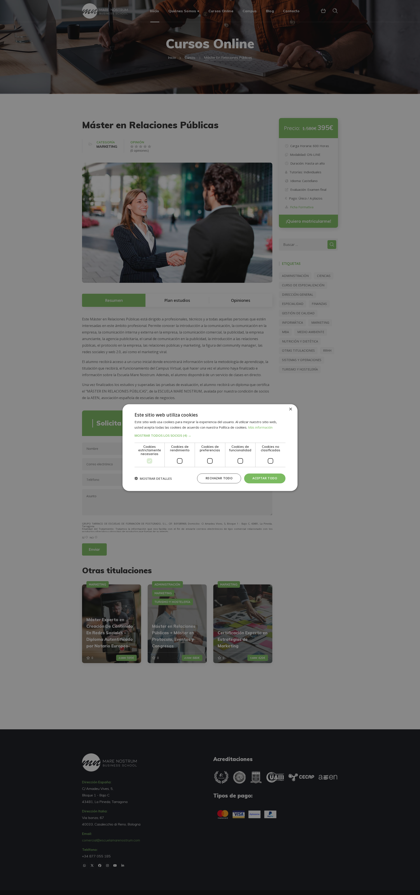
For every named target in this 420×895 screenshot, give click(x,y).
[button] (210, 435)
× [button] (290, 409)
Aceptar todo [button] (264, 478)
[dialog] (210, 447)
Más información (260, 427)
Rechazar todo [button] (219, 478)
